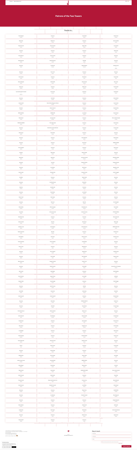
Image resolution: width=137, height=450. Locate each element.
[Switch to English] (126, 1)
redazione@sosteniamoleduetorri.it (68, 435)
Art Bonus (11, 1)
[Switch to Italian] (128, 1)
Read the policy (120, 443)
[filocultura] (17, 435)
